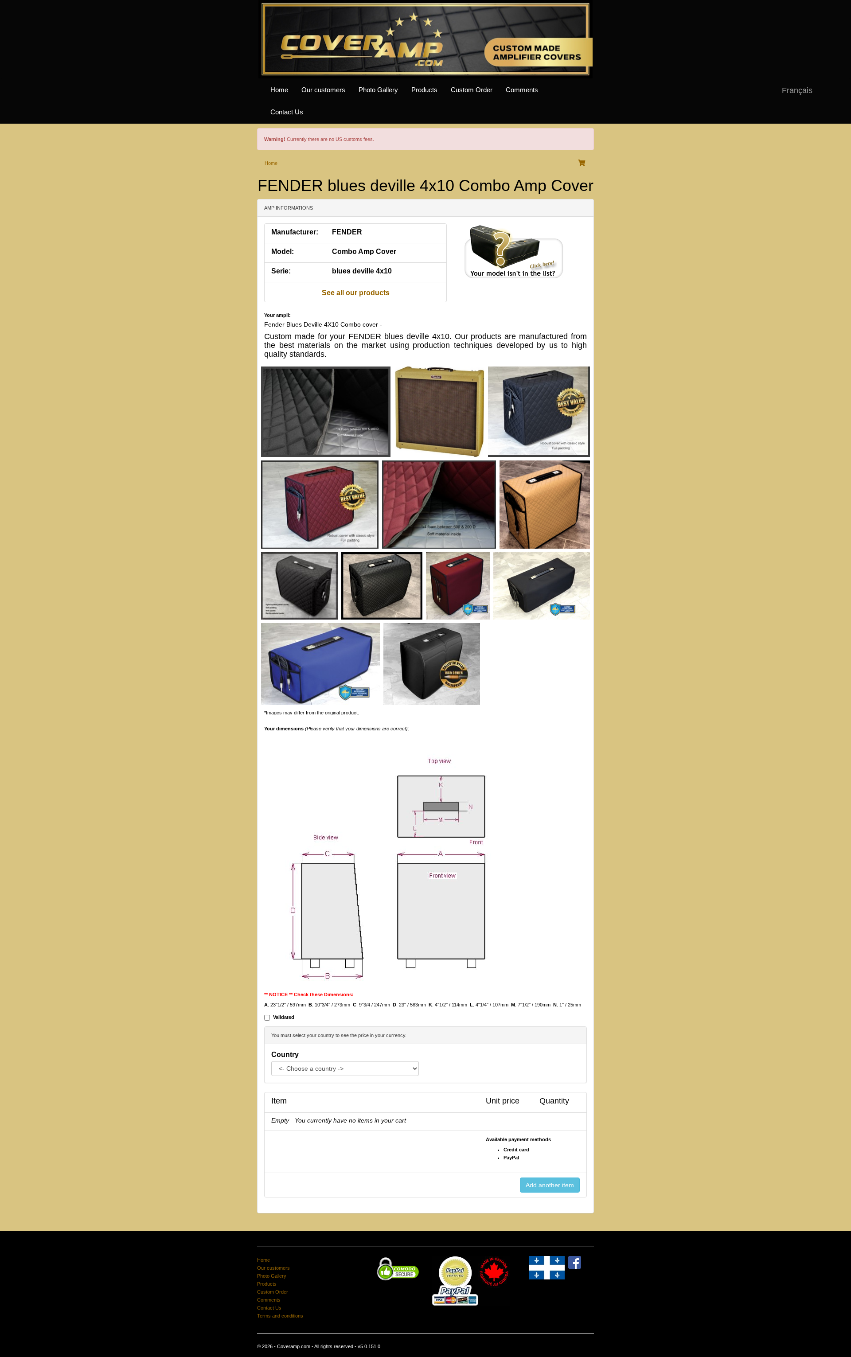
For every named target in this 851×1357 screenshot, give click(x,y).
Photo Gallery (378, 90)
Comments (522, 90)
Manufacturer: (294, 232)
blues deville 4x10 (362, 271)
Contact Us (286, 112)
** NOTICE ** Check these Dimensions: (309, 994)
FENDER (347, 232)
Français (797, 90)
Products (424, 90)
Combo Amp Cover (364, 251)
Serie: (281, 271)
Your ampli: (277, 315)
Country (285, 1054)
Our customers (323, 90)
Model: (282, 251)
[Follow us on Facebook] (574, 1262)
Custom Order (471, 90)
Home (279, 90)
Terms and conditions (280, 1315)
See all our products (356, 292)
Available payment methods (518, 1139)
